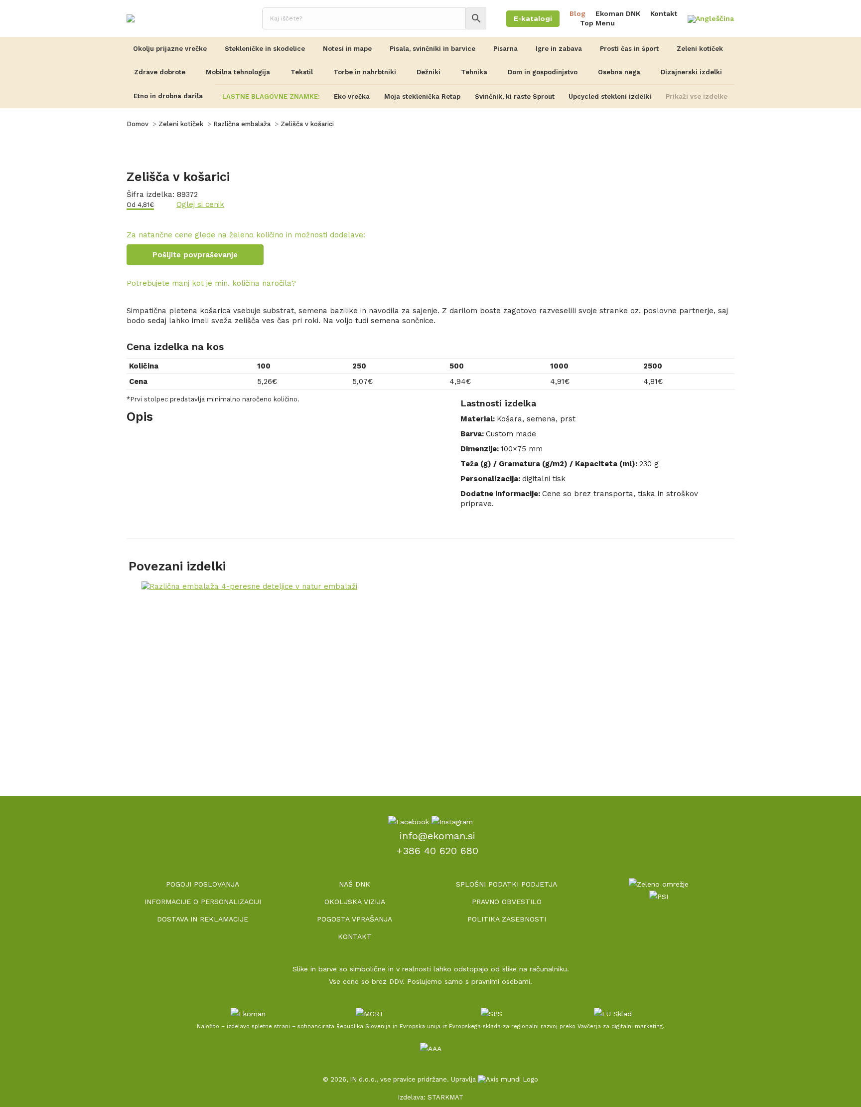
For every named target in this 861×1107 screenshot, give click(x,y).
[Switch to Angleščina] (711, 19)
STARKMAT (445, 1097)
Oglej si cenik (200, 204)
